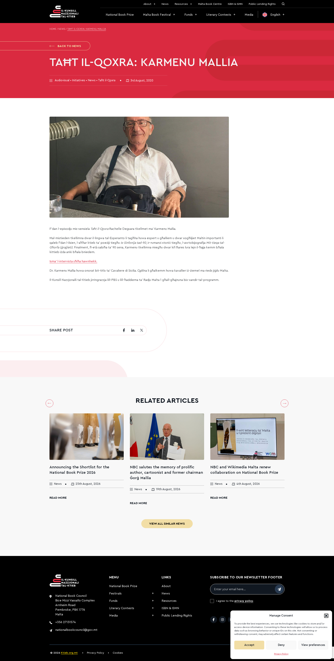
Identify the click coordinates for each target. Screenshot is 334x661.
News (165, 4)
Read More (58, 497)
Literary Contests (218, 14)
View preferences (313, 645)
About (147, 4)
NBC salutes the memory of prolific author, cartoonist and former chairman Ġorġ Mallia (166, 472)
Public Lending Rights (262, 4)
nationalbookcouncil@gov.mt (76, 629)
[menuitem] (273, 14)
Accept (249, 645)
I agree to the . (235, 601)
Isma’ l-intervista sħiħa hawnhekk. (73, 261)
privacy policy (243, 601)
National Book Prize (120, 14)
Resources (181, 4)
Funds (188, 14)
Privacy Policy (281, 654)
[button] (326, 616)
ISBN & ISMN (235, 4)
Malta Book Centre (210, 4)
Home (52, 29)
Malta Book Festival (157, 14)
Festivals (115, 593)
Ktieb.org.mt (69, 653)
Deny (281, 645)
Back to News (69, 46)
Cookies (118, 653)
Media (249, 14)
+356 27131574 (65, 622)
